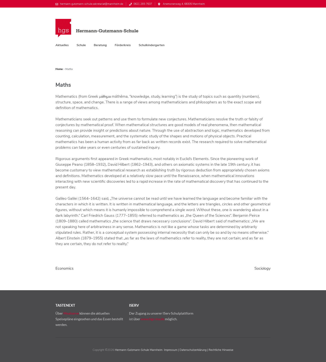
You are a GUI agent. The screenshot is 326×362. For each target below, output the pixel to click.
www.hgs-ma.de (152, 319)
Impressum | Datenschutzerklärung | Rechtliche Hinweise (198, 350)
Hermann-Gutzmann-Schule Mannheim (138, 350)
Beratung (100, 45)
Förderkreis (123, 45)
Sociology (262, 268)
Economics (64, 268)
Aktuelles (62, 45)
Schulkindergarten (152, 45)
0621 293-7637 (143, 4)
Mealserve (71, 313)
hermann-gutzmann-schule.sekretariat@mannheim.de (91, 4)
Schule (81, 45)
